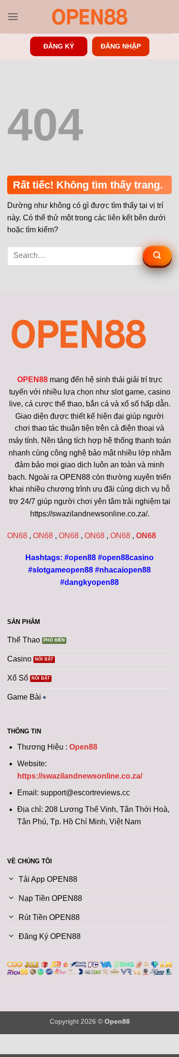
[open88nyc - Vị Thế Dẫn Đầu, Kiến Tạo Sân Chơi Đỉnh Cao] (89, 16)
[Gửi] (157, 256)
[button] (13, 16)
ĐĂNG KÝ (58, 46)
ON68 (17, 536)
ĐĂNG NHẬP (121, 46)
